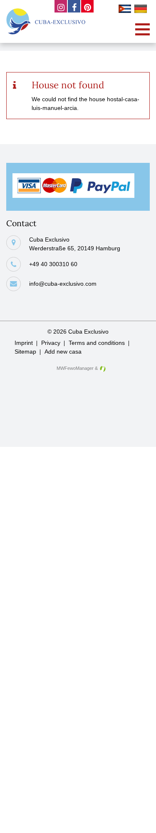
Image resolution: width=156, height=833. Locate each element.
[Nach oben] (136, 820)
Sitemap (25, 351)
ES (126, 10)
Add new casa (63, 351)
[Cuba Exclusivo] (45, 21)
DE (142, 10)
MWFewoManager (75, 368)
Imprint (24, 342)
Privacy (50, 342)
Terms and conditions (97, 342)
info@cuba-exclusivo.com (63, 283)
